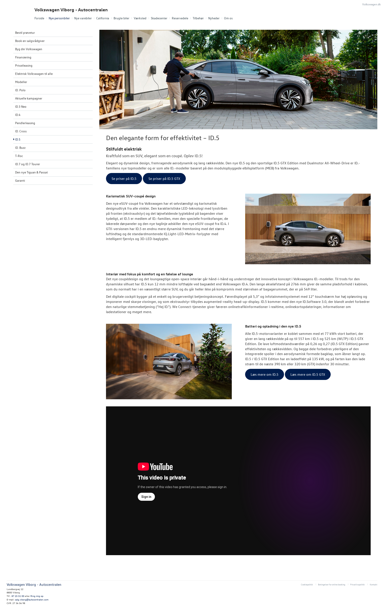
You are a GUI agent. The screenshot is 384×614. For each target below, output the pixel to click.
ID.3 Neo (20, 106)
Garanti (20, 180)
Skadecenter (159, 18)
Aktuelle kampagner (28, 98)
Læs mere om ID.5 (264, 374)
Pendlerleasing (25, 123)
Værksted (140, 18)
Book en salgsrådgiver (30, 41)
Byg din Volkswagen (28, 49)
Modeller (21, 82)
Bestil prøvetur (25, 32)
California (102, 18)
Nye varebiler (83, 18)
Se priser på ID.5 (124, 178)
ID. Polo (20, 90)
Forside (39, 18)
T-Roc (19, 156)
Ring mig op (36, 596)
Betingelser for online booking (331, 584)
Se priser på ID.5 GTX (164, 178)
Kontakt (373, 584)
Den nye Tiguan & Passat (31, 172)
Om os (228, 18)
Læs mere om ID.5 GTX (307, 374)
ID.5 (17, 139)
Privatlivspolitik (357, 584)
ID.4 (17, 115)
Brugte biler (121, 18)
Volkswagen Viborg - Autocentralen (71, 9)
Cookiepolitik (307, 584)
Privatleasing (23, 65)
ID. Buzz (20, 147)
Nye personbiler (59, 18)
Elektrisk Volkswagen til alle (34, 74)
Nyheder (214, 18)
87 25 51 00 (18, 596)
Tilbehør (198, 18)
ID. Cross (21, 131)
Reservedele (180, 18)
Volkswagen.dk (371, 4)
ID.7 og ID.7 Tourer (27, 164)
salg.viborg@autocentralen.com (31, 599)
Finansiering (23, 57)
